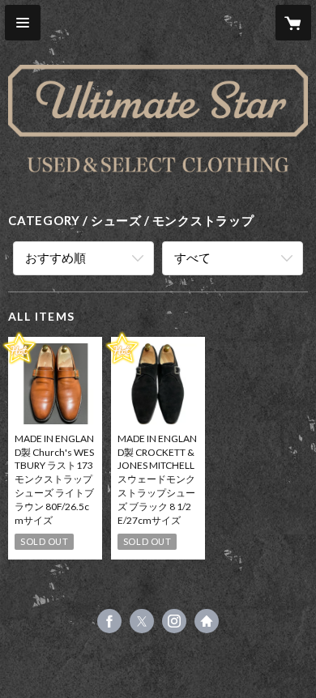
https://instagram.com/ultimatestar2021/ (174, 621)
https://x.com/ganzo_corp (142, 621)
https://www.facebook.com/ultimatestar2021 (109, 621)
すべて (192, 257)
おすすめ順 (55, 257)
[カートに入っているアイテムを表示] (293, 22)
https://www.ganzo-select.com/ (206, 621)
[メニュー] (23, 22)
